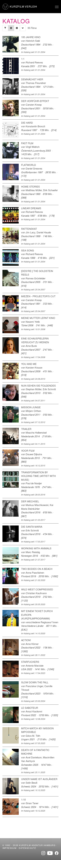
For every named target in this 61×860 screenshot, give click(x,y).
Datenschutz (27, 848)
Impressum (9, 848)
